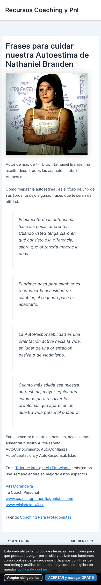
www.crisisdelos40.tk (25, 505)
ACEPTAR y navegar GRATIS (71, 578)
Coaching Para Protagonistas (45, 517)
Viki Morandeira (19, 486)
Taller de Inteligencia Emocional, (43, 468)
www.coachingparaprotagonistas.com (39, 498)
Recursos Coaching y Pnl (41, 10)
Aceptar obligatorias (23, 578)
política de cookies (32, 569)
